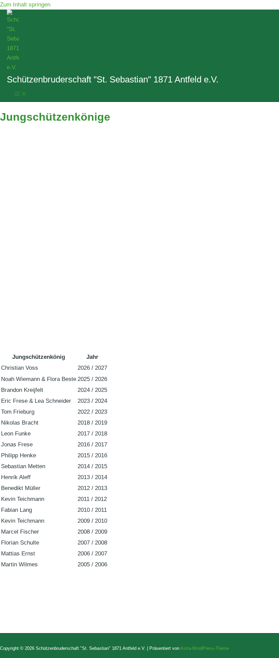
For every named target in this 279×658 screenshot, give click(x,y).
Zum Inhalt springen (25, 4)
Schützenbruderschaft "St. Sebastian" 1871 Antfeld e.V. (112, 79)
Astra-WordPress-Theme (204, 648)
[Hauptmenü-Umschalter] (20, 94)
